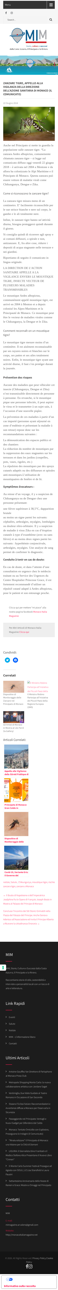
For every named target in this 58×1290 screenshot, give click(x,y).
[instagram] (12, 13)
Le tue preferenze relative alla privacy (32, 1279)
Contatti (13, 1043)
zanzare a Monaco (25, 886)
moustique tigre (39, 882)
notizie (6, 882)
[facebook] (6, 13)
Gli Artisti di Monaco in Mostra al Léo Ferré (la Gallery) (13, 728)
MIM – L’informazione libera (22, 1036)
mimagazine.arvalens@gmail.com (22, 1224)
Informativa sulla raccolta (20, 1286)
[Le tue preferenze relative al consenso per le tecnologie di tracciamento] (3, 968)
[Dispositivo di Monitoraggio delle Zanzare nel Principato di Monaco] (13, 687)
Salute (14, 882)
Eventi (12, 1017)
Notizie (12, 1030)
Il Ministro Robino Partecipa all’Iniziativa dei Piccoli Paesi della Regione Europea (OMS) (37, 701)
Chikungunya (24, 882)
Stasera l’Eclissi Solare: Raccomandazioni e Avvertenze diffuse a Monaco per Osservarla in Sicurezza (28, 1108)
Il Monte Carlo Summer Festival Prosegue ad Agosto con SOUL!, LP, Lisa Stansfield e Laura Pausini (29, 1170)
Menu (8, 4)
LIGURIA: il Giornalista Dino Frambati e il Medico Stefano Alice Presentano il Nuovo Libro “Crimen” (29, 1155)
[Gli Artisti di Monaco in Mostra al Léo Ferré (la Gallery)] (13, 717)
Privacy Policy (39, 1258)
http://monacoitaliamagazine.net (22, 1234)
